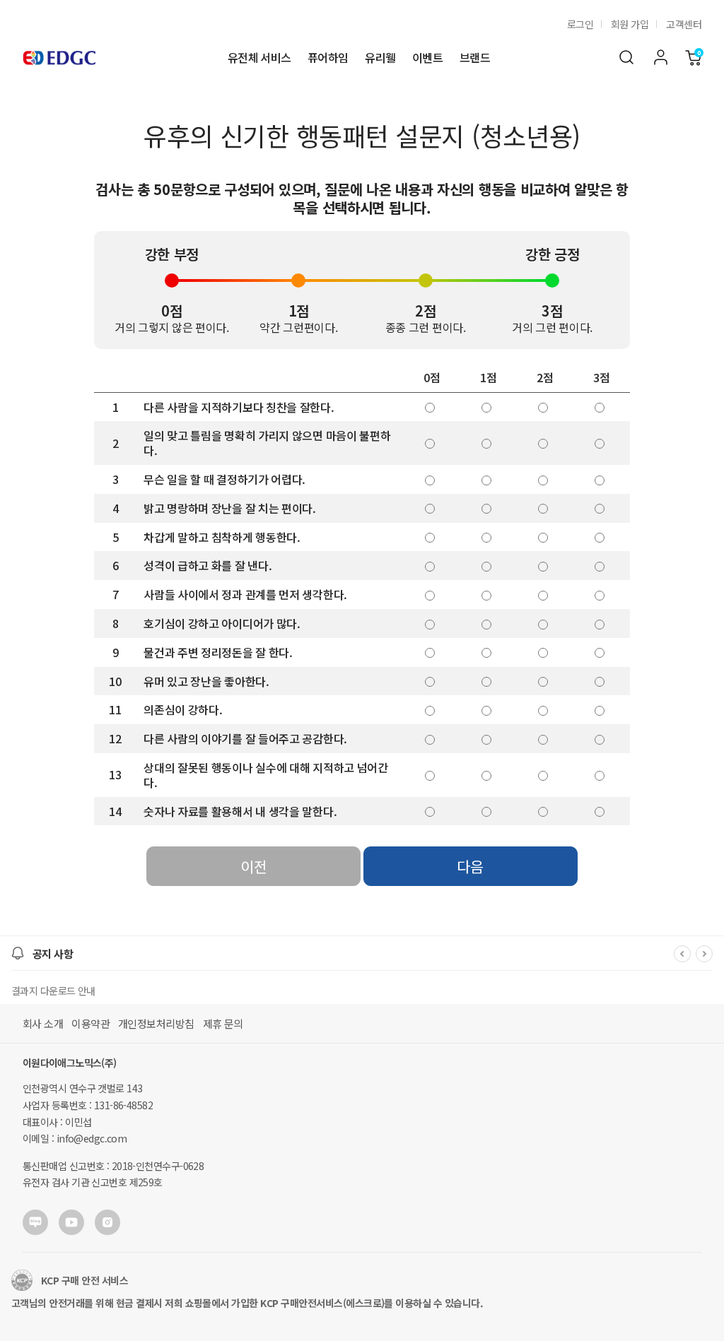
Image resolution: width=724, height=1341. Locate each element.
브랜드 (475, 57)
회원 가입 (629, 24)
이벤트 (427, 57)
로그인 (580, 24)
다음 (470, 866)
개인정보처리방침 (156, 1023)
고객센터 (683, 24)
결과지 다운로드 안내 (53, 991)
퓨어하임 (328, 57)
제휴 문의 (223, 1023)
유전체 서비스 (259, 57)
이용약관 (90, 1023)
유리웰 (380, 57)
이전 (253, 866)
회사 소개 (43, 1023)
